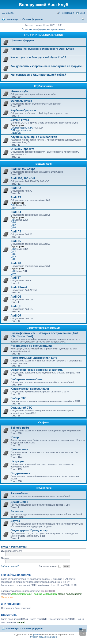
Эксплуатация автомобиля (43, 327)
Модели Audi (43, 163)
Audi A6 (16, 241)
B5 (14, 220)
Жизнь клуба (19, 91)
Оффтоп (43, 422)
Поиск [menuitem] (83, 19)
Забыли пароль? (10, 566)
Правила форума (22, 40)
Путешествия (19, 449)
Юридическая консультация (30, 388)
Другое (15, 520)
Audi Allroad (19, 287)
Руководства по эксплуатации (31, 345)
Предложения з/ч (22, 130)
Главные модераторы (45, 594)
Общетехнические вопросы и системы (37, 369)
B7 (14, 225)
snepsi (20, 622)
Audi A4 (16, 211)
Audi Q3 (16, 296)
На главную (12, 628)
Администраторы (21, 594)
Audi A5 (16, 231)
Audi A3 (16, 197)
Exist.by (17, 133)
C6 (14, 254)
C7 (14, 256)
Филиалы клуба (21, 100)
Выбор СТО (18, 398)
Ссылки (10, 13)
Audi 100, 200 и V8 (23, 178)
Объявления (44, 488)
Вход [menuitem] (82, 13)
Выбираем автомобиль (26, 379)
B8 (14, 227)
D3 (14, 273)
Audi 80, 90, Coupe (23, 168)
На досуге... (18, 461)
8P (14, 208)
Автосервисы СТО (23, 127)
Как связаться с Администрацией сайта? (38, 74)
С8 (14, 259)
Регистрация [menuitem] (67, 13)
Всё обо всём (20, 427)
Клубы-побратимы (23, 110)
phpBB (36, 634)
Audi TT (16, 277)
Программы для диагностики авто (34, 357)
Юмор (15, 437)
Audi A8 (16, 263)
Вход (4, 546)
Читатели (7, 597)
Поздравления (20, 473)
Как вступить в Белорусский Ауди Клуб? (38, 57)
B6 (14, 222)
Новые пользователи (70, 594)
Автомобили (19, 493)
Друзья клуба (20, 119)
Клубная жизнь (43, 86)
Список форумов (32, 628)
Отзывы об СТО (21, 407)
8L (14, 205)
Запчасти (17, 511)
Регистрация (19, 546)
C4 (14, 249)
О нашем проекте (22, 148)
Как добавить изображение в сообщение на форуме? (47, 66)
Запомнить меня (48, 566)
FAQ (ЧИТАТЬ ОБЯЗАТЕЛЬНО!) (43, 35)
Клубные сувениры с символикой (34, 136)
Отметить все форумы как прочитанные (43, 29)
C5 (14, 251)
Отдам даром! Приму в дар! (29, 530)
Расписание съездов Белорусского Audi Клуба (42, 48)
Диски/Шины (19, 501)
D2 (14, 271)
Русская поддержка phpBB (43, 637)
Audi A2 (16, 187)
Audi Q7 (16, 315)
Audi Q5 (16, 306)
